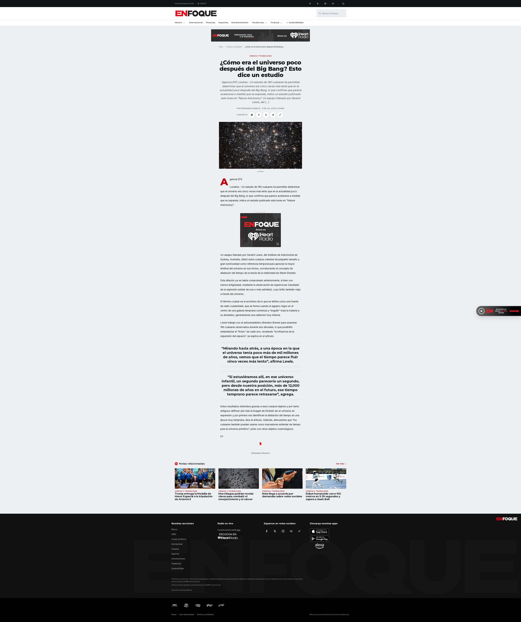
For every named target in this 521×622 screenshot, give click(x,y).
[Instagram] (325, 3)
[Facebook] (310, 3)
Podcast (275, 22)
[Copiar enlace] (280, 115)
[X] (318, 3)
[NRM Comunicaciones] (174, 605)
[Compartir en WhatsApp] (252, 115)
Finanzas (210, 22)
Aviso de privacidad (187, 614)
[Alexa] (319, 546)
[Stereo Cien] (210, 605)
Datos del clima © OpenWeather (181, 590)
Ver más (340, 463)
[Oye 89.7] (198, 605)
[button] (260, 145)
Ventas (173, 614)
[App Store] (319, 531)
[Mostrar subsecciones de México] (184, 23)
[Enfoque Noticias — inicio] (196, 13)
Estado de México (178, 539)
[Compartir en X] (266, 115)
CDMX (173, 534)
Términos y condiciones (205, 614)
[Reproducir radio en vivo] (482, 311)
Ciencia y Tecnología (234, 46)
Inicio (221, 46)
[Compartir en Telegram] (273, 115)
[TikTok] (299, 531)
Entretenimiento (239, 22)
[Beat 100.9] (186, 605)
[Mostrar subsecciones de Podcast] (281, 23)
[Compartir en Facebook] (259, 115)
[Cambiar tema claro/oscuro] (343, 3)
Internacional (196, 22)
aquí (238, 529)
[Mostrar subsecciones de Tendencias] (265, 23)
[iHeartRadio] (228, 536)
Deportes (223, 22)
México (178, 22)
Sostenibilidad (296, 22)
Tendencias (258, 22)
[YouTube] (333, 3)
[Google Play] (319, 539)
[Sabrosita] (221, 605)
